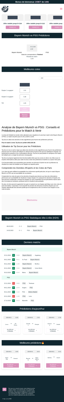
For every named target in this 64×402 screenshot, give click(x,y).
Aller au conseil (10, 330)
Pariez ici (12, 27)
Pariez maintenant (25, 109)
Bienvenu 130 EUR (25, 115)
